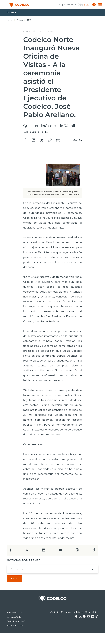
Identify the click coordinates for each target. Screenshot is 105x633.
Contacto (54, 612)
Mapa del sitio (91, 612)
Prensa (20, 20)
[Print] (58, 140)
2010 (29, 20)
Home (9, 20)
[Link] (50, 140)
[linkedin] (43, 551)
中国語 (86, 5)
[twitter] (27, 551)
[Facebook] (25, 140)
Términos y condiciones (72, 612)
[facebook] (10, 551)
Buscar (14, 578)
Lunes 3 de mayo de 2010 (38, 31)
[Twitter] (42, 140)
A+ (75, 140)
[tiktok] (93, 550)
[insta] (77, 550)
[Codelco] (19, 4)
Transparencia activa (67, 5)
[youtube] (60, 551)
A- (80, 140)
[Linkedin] (33, 140)
